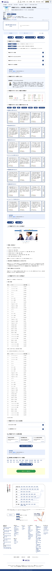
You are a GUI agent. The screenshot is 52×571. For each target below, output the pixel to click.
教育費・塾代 (29, 531)
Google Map (14, 19)
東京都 (21, 489)
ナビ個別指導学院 (16, 532)
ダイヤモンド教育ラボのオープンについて (22, 520)
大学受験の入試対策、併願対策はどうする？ (38, 551)
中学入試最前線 (38, 531)
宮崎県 (34, 504)
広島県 (29, 499)
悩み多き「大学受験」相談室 (38, 541)
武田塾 (15, 535)
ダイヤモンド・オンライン (11, 565)
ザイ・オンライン (41, 565)
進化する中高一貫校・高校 (46, 533)
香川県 (24, 501)
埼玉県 (27, 489)
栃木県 (35, 489)
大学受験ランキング (23, 529)
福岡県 (21, 504)
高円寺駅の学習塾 (21, 4)
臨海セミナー (15, 527)
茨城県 (32, 489)
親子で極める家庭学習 (46, 530)
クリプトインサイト (38, 566)
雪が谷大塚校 (31, 460)
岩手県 (27, 486)
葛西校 (11, 460)
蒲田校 (23, 460)
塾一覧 (27, 1)
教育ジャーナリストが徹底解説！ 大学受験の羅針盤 (38, 548)
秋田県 (32, 486)
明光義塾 (15, 531)
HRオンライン (33, 566)
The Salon (29, 566)
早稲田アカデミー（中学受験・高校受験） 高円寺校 (31, 4)
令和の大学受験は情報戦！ (38, 536)
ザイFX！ (12, 566)
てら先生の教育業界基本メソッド (38, 533)
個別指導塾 (30, 1)
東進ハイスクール (16, 534)
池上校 (17, 460)
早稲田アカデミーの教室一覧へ (25, 445)
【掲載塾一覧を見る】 (16, 526)
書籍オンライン (36, 565)
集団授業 (15, 540)
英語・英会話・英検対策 (38, 543)
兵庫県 (24, 496)
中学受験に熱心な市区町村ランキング (30, 536)
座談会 (34, 1)
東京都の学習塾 (10, 4)
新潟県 (21, 491)
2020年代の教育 (46, 526)
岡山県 (27, 499)
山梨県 (34, 494)
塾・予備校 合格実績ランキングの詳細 (21, 515)
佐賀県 (24, 504)
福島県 (37, 486)
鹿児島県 (22, 505)
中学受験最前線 (45, 527)
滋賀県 (35, 496)
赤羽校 (38, 460)
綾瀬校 (8, 460)
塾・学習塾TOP (5, 4)
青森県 (24, 486)
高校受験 (29, 527)
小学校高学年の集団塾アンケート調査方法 (26, 17)
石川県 (27, 491)
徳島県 (21, 501)
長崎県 (27, 504)
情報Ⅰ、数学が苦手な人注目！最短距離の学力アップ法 (38, 538)
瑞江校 (14, 460)
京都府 (27, 496)
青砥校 (35, 460)
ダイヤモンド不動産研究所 (17, 566)
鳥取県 (21, 499)
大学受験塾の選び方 (30, 534)
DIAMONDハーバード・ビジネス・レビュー (27, 565)
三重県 (29, 494)
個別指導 (15, 539)
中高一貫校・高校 (38, 1)
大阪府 (21, 496)
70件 (15, 17)
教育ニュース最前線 (38, 546)
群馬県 (38, 489)
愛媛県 (27, 501)
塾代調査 (42, 1)
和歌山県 (32, 496)
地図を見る (14, 71)
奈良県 (29, 496)
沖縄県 (25, 505)
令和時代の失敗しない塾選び (38, 530)
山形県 (34, 486)
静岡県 (24, 494)
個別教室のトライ (16, 533)
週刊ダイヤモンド (18, 565)
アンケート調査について (19, 517)
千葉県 (30, 489)
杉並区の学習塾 (15, 4)
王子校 (41, 460)
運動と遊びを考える (38, 534)
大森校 (20, 460)
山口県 (32, 499)
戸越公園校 (26, 460)
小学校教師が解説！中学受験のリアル (38, 545)
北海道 (21, 486)
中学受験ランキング (23, 527)
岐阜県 (27, 494)
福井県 (29, 491)
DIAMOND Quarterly (24, 566)
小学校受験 (29, 537)
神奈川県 (24, 489)
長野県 (32, 494)
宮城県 (29, 486)
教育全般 (29, 533)
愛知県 (21, 494)
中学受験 (29, 526)
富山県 (24, 491)
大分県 (32, 504)
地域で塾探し (24, 1)
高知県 (29, 501)
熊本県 (29, 504)
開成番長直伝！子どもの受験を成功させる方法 (38, 527)
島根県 (24, 499)
